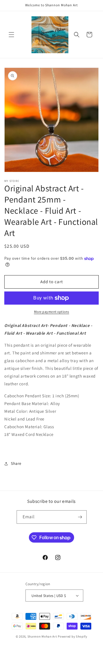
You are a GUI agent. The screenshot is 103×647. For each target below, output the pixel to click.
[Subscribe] (80, 517)
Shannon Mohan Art (42, 636)
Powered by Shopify (72, 636)
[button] (11, 34)
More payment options (51, 311)
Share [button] (16, 463)
